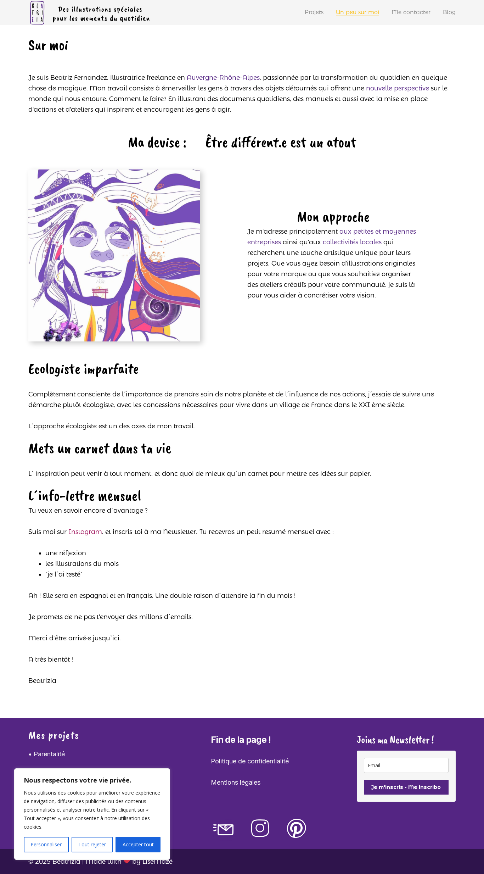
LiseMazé (157, 861)
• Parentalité (46, 754)
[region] (92, 814)
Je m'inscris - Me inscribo (406, 787)
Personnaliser (46, 844)
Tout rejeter (92, 844)
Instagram (85, 532)
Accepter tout (138, 844)
